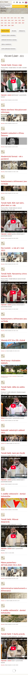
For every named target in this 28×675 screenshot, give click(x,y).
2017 (12, 20)
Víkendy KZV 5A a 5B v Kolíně (13, 340)
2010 (12, 23)
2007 (23, 23)
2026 (5, 18)
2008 (19, 23)
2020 (2, 20)
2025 (8, 18)
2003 (12, 25)
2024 (12, 18)
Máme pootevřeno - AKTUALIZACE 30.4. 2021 (11, 563)
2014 (23, 20)
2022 (19, 18)
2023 (15, 18)
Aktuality (3, 100)
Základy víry (3, 350)
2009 (16, 23)
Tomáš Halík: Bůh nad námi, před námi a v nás (12, 204)
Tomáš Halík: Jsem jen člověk (13, 453)
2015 (19, 20)
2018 (9, 20)
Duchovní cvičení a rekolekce (11, 376)
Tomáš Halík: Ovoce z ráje (11, 65)
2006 (2, 25)
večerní (9, 548)
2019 (5, 20)
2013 (2, 23)
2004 (9, 25)
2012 (5, 23)
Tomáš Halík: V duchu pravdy (13, 634)
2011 (9, 23)
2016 (16, 20)
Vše (1, 18)
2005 (5, 25)
